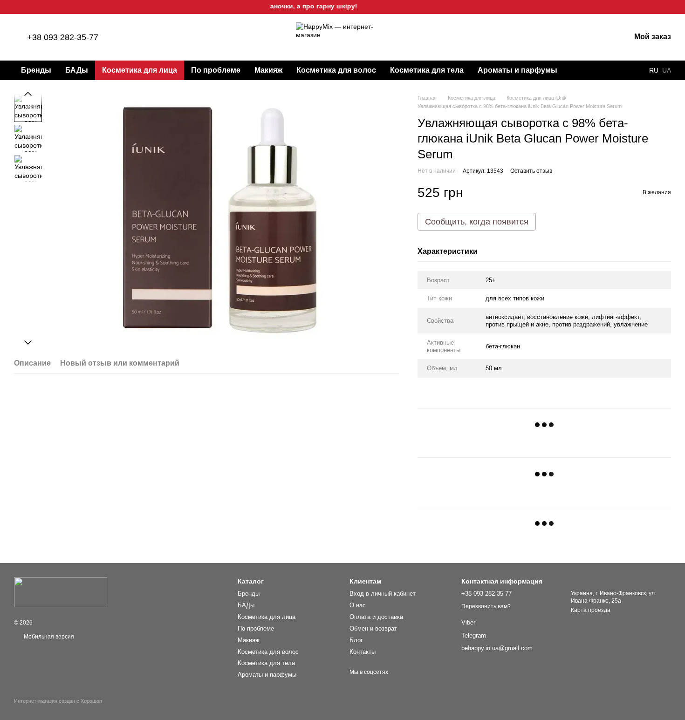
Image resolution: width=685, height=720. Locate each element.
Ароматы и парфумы (517, 70)
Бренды (36, 70)
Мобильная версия (48, 636)
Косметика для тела (427, 70)
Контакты (362, 651)
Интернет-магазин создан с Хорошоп (58, 701)
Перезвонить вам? (486, 606)
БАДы (76, 70)
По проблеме (215, 70)
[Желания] (574, 37)
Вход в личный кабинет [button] (382, 593)
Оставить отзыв (531, 171)
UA (666, 70)
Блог (356, 640)
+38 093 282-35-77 (62, 37)
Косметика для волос (336, 70)
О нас (357, 605)
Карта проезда (590, 610)
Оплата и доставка (376, 616)
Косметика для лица (139, 70)
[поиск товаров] (581, 70)
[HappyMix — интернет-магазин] (60, 592)
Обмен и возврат (373, 628)
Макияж (268, 70)
